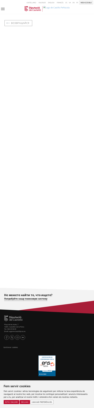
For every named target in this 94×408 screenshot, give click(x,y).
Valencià (42, 2)
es (66, 2)
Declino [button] (25, 402)
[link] (47, 9)
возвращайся (20, 23)
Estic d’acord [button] (11, 402)
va (70, 2)
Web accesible (86, 2)
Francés (60, 2)
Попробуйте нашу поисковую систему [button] (25, 298)
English (51, 2)
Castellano (31, 2)
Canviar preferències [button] (42, 402)
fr (77, 2)
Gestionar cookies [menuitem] (10, 347)
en (74, 2)
